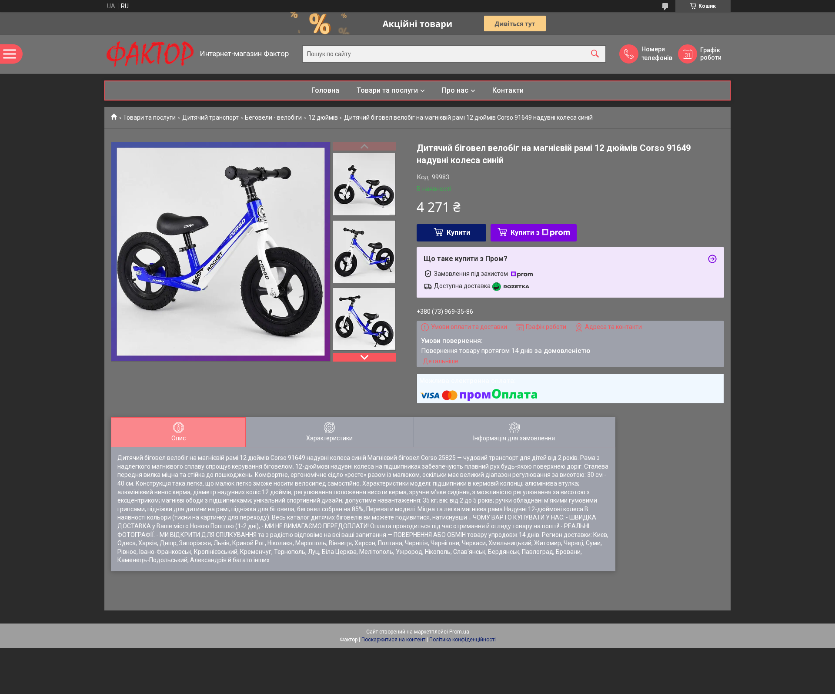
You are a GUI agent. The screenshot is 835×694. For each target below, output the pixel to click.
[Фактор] (150, 54)
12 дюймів (323, 117)
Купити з (525, 232)
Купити (458, 232)
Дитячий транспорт (210, 117)
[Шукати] (594, 54)
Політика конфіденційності (462, 640)
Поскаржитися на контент (393, 640)
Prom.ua (459, 632)
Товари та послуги (387, 90)
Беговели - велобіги (273, 117)
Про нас (455, 90)
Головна (325, 90)
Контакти (508, 90)
